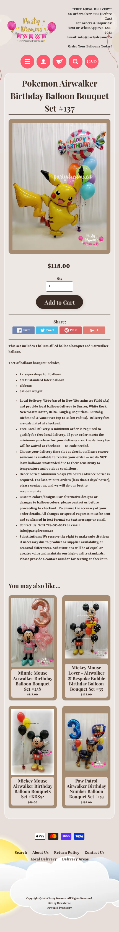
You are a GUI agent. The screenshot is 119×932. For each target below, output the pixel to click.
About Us (40, 852)
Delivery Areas (75, 859)
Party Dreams (57, 898)
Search (21, 852)
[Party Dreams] (32, 28)
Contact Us (95, 852)
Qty (59, 279)
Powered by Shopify (59, 908)
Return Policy (66, 852)
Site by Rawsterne (59, 903)
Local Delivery (43, 859)
